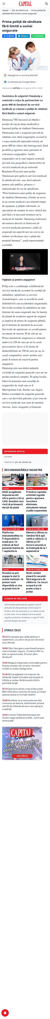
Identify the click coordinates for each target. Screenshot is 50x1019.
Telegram (24, 36)
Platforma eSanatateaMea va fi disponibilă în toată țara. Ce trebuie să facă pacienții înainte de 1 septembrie (13, 542)
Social (6, 488)
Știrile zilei (12, 630)
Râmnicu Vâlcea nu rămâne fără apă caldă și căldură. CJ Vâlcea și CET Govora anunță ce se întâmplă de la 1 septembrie (36, 542)
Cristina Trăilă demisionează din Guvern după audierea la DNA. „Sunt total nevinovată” (23, 717)
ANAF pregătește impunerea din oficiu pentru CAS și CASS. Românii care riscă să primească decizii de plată (13, 499)
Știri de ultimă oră (23, 462)
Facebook (10, 36)
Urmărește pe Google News (22, 81)
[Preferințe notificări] (5, 1013)
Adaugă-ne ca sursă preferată (23, 75)
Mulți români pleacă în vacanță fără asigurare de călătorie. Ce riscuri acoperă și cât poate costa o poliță (37, 582)
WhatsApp (39, 36)
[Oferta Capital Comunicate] (25, 743)
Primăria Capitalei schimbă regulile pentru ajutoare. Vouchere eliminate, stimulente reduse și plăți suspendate (36, 501)
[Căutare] (46, 3)
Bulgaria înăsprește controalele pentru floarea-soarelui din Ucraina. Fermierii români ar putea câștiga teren (24, 665)
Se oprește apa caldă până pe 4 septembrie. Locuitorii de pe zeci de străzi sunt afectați (23, 639)
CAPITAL (17, 88)
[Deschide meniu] (3, 3)
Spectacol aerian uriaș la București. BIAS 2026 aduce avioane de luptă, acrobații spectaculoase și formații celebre (24, 691)
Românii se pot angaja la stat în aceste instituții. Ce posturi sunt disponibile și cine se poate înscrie (12, 580)
